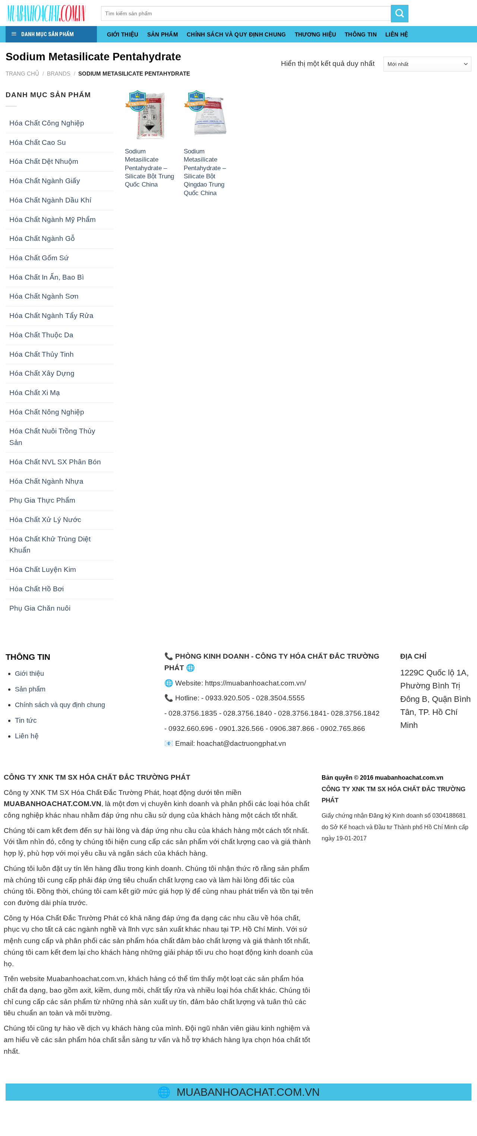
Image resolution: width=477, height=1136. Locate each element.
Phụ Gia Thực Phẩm (42, 500)
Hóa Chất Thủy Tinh (41, 354)
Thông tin (361, 35)
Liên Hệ (396, 35)
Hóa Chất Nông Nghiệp (46, 412)
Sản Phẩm (162, 35)
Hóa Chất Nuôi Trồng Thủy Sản (52, 436)
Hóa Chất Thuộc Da (41, 335)
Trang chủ (22, 73)
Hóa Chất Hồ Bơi (36, 589)
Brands (58, 73)
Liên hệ (27, 736)
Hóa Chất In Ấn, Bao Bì (46, 277)
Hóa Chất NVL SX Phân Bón (55, 462)
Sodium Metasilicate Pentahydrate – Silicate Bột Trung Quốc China (149, 167)
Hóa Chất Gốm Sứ (39, 258)
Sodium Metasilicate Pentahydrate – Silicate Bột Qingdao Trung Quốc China (205, 172)
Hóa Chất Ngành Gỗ (42, 238)
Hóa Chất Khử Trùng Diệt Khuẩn (50, 544)
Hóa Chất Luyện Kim (42, 569)
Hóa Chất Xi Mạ (34, 393)
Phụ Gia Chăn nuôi (39, 608)
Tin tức (26, 720)
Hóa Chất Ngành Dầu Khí (50, 200)
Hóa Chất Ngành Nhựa (46, 481)
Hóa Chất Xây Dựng (42, 373)
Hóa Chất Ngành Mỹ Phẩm (52, 219)
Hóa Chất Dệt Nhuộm (43, 161)
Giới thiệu (123, 35)
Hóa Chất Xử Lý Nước (45, 520)
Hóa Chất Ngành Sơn (44, 296)
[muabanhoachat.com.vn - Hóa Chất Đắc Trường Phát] (48, 13)
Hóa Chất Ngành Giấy (44, 181)
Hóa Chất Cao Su (37, 142)
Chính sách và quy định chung (236, 35)
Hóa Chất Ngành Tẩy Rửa (51, 315)
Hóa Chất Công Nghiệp (46, 123)
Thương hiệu (315, 35)
